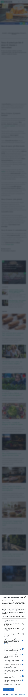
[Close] (25, 597)
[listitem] (14, 621)
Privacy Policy (22, 694)
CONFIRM (8, 689)
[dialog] (14, 646)
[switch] (23, 624)
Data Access (14, 694)
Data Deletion (6, 694)
